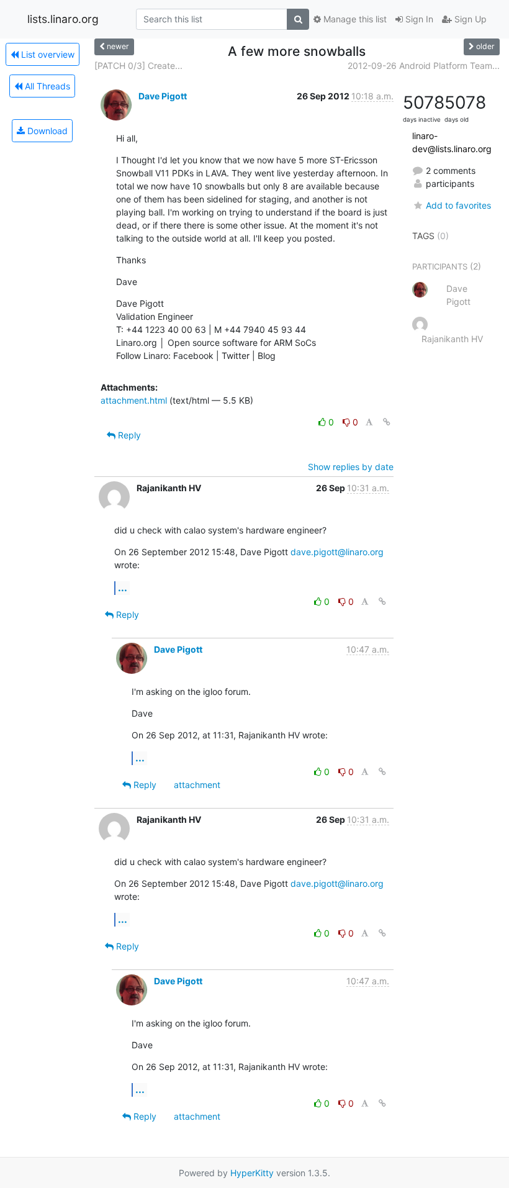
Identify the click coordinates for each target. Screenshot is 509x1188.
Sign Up (469, 19)
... (122, 587)
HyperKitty (252, 1173)
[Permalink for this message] (387, 422)
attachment (197, 784)
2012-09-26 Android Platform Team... (424, 65)
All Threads (46, 86)
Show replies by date (351, 466)
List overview (46, 54)
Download (46, 130)
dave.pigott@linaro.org (337, 551)
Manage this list (354, 19)
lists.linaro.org (63, 18)
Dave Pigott (162, 96)
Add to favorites (458, 205)
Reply (128, 435)
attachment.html (134, 400)
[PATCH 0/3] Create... (138, 65)
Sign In (418, 19)
